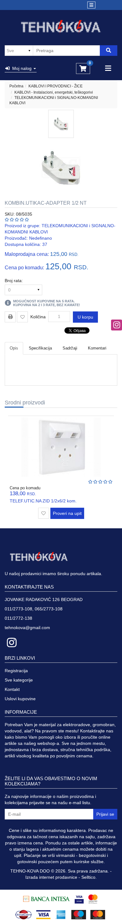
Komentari (97, 348)
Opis (14, 348)
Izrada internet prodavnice (51, 877)
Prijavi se (105, 814)
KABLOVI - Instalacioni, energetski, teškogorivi (53, 92)
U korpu (85, 317)
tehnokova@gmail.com (27, 627)
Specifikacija (40, 348)
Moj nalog (21, 68)
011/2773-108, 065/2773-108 (34, 608)
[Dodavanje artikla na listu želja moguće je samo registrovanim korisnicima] (22, 316)
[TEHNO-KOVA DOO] (61, 27)
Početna (16, 86)
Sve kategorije (19, 679)
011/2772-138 (18, 618)
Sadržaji (70, 348)
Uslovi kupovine (20, 698)
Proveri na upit (67, 513)
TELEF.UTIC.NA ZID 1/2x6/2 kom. (43, 500)
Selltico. (89, 877)
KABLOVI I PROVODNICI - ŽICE (55, 86)
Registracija (16, 670)
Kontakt (12, 689)
